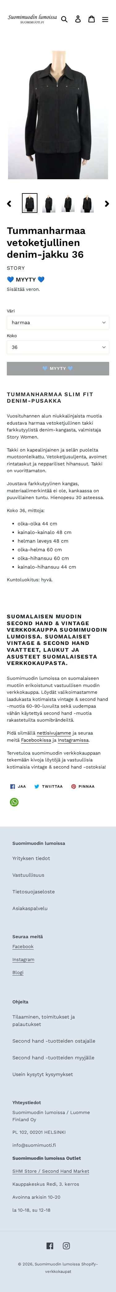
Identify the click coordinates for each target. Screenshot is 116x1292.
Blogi (18, 972)
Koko (12, 335)
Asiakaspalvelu (30, 908)
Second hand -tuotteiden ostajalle (53, 1041)
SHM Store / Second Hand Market (50, 1171)
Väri (11, 310)
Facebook (23, 946)
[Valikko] (105, 19)
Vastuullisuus (28, 875)
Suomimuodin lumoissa (57, 1264)
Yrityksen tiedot (31, 858)
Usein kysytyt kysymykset (42, 1074)
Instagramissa (73, 740)
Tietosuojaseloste (33, 892)
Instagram (23, 959)
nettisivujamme (54, 733)
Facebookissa (36, 740)
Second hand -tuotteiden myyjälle (53, 1058)
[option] (29, 203)
